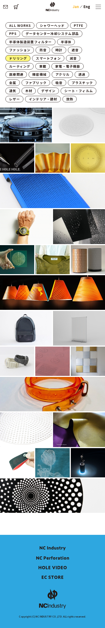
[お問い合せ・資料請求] (5, 6)
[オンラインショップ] (16, 6)
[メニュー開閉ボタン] (98, 6)
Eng (86, 6)
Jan (76, 6)
